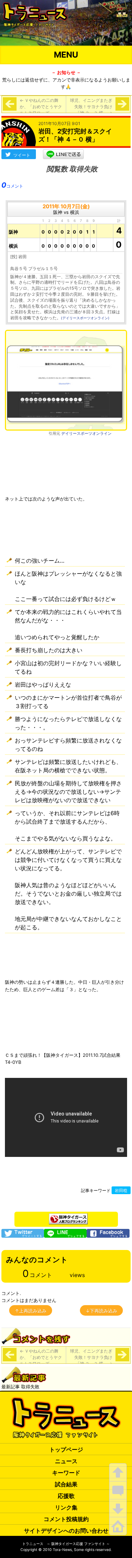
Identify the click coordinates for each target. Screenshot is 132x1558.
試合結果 (66, 1484)
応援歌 (66, 1495)
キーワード (66, 1472)
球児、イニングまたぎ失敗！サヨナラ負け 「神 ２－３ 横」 (91, 107)
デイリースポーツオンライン (86, 433)
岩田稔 (121, 1190)
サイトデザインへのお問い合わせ (66, 1530)
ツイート (21, 155)
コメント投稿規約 (66, 1519)
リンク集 (66, 1507)
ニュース (66, 1461)
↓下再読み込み (101, 1311)
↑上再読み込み (30, 1311)
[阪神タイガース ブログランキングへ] (68, 1217)
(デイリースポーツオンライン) (85, 318)
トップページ (66, 1449)
